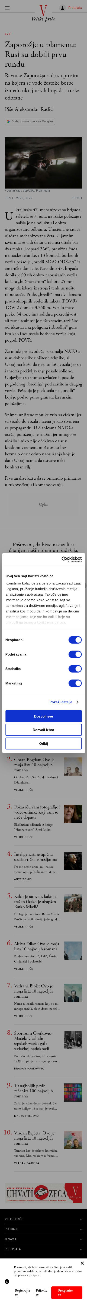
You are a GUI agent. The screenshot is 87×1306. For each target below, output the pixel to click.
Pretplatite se (65, 1293)
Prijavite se (41, 1293)
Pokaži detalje (60, 702)
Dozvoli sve (43, 716)
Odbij (43, 743)
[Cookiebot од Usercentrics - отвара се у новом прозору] (62, 560)
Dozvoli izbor (43, 730)
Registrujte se (22, 1293)
